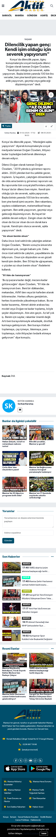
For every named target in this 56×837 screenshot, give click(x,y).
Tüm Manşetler (39, 798)
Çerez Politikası (22, 820)
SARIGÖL (7, 15)
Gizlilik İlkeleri (46, 817)
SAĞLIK (26, 577)
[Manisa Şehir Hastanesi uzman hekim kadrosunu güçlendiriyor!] (14, 686)
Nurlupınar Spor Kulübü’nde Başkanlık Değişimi (37, 638)
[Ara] (51, 6)
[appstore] (15, 769)
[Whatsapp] (35, 760)
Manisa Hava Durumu (42, 782)
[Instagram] (25, 760)
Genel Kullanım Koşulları (28, 817)
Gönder (8, 540)
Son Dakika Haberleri (16, 807)
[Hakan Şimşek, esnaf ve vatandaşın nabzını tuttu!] (14, 432)
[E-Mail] (20, 410)
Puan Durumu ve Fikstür (12, 799)
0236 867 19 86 (30, 744)
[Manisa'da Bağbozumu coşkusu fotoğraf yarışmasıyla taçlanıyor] (41, 458)
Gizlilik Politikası (31, 833)
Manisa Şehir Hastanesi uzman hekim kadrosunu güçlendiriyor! (37, 583)
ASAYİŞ (44, 15)
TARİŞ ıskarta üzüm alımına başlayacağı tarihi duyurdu (35, 570)
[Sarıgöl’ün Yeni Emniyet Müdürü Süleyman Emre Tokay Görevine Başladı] (41, 686)
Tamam (43, 833)
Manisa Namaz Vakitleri (12, 791)
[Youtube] (30, 760)
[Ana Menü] (3, 6)
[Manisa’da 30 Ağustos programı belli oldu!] (14, 484)
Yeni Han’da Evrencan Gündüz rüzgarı (36, 610)
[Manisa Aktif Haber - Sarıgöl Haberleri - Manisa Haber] (27, 6)
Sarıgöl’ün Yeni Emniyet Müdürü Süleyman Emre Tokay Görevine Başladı (37, 597)
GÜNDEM (32, 15)
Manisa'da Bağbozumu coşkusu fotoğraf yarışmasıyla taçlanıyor (40, 469)
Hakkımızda (36, 820)
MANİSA (19, 15)
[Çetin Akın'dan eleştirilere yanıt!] (14, 458)
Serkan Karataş (10, 133)
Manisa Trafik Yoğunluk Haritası (36, 791)
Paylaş (8, 126)
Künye (6, 817)
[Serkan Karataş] (8, 406)
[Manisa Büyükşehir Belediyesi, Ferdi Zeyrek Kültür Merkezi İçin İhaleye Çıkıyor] (14, 660)
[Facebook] (16, 760)
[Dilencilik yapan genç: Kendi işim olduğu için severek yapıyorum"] (28, 106)
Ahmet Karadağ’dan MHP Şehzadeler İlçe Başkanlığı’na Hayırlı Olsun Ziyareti (35, 624)
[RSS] (40, 760)
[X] (20, 760)
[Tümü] (52, 557)
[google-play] (41, 769)
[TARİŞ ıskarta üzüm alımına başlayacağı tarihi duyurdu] (41, 660)
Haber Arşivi (38, 807)
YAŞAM (28, 39)
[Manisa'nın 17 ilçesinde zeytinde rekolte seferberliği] (41, 484)
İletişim (13, 817)
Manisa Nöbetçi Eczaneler (13, 783)
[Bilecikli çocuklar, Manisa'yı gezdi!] (41, 432)
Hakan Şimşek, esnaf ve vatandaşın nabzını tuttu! (13, 444)
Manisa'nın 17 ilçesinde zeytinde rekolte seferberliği (40, 495)
